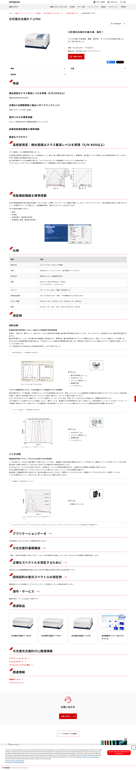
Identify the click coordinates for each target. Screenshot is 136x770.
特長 (12, 68)
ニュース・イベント (92, 7)
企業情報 (103, 7)
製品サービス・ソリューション (58, 7)
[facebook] (111, 62)
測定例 (13, 74)
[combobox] (118, 23)
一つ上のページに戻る (69, 734)
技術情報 (72, 7)
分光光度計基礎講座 (27, 548)
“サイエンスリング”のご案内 (19, 665)
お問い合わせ (77, 57)
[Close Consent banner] (133, 748)
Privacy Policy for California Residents (14, 762)
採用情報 (123, 7)
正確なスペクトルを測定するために (38, 562)
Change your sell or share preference (14, 760)
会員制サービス (15, 679)
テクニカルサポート (16, 662)
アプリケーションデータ (30, 533)
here (96, 751)
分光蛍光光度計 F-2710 (81, 636)
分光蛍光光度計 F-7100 (51, 636)
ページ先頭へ (119, 740)
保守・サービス (24, 591)
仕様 (72, 68)
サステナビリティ (113, 7)
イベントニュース (15, 683)
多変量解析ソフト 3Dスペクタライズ (112, 637)
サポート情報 (81, 7)
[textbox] (118, 23)
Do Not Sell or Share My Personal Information (87, 757)
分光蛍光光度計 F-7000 (21, 636)
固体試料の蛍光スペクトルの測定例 (38, 577)
